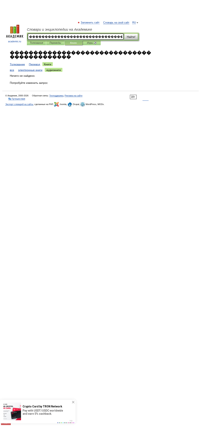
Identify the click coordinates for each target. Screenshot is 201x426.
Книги (73, 42)
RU (134, 22)
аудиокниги (53, 70)
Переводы (55, 42)
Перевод (34, 64)
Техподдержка (56, 95)
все (12, 70)
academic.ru (14, 41)
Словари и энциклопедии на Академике (59, 29)
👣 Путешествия (16, 99)
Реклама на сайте (73, 95)
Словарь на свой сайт (116, 22)
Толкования (36, 42)
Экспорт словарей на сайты (19, 104)
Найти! (131, 36)
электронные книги (30, 70)
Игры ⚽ (92, 42)
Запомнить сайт (90, 22)
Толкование (17, 64)
